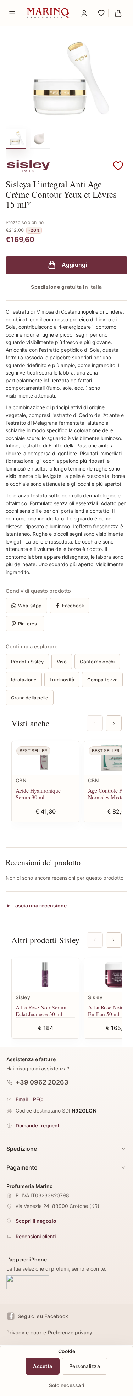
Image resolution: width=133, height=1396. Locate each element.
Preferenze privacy (70, 1332)
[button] (118, 166)
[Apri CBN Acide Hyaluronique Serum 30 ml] (45, 758)
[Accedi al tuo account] (84, 13)
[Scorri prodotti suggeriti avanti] (114, 723)
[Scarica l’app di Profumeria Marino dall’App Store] (27, 1282)
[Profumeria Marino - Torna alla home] (48, 13)
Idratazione (24, 679)
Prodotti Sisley (27, 661)
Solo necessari (66, 1385)
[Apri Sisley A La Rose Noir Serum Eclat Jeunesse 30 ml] (45, 975)
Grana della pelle (29, 697)
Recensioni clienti (36, 1237)
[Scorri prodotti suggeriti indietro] (94, 723)
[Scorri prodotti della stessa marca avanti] (114, 940)
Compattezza (102, 679)
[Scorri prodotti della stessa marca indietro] (94, 940)
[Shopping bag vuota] (118, 13)
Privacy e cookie (26, 1332)
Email (22, 1099)
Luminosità (62, 679)
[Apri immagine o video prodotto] (66, 78)
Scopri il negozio (36, 1221)
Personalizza (84, 1366)
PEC (38, 1099)
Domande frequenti (38, 1125)
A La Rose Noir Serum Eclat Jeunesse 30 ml (41, 1011)
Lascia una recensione (39, 905)
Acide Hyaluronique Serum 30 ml (38, 794)
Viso (62, 661)
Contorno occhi (97, 661)
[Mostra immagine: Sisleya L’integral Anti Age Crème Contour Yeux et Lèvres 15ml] (40, 138)
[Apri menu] (12, 13)
